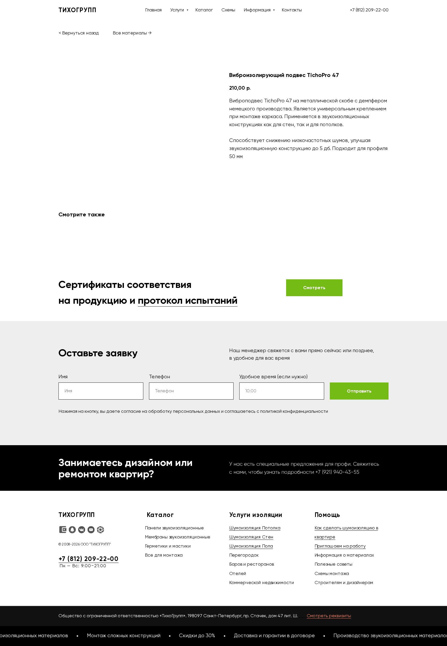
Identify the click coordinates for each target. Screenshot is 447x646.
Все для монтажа (163, 555)
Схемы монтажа (332, 573)
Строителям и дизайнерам (344, 583)
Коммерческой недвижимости (261, 583)
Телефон (159, 376)
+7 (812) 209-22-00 (369, 10)
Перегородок (244, 555)
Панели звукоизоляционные (174, 528)
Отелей (237, 573)
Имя (63, 376)
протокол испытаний (187, 300)
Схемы (228, 10)
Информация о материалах (344, 555)
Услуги (177, 10)
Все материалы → (132, 33)
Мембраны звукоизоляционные (177, 537)
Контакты (292, 10)
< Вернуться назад (79, 33)
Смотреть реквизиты (329, 616)
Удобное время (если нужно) (273, 376)
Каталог (204, 10)
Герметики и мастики (168, 546)
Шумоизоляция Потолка (254, 528)
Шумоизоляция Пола (251, 546)
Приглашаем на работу (340, 546)
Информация (258, 10)
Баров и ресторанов (251, 564)
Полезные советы (333, 564)
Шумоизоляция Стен (251, 537)
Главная (153, 10)
